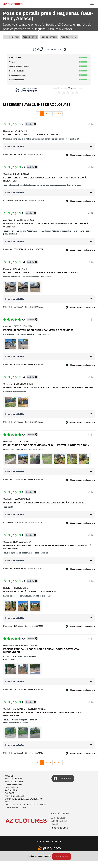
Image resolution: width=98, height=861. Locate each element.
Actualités (11, 790)
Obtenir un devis (62, 856)
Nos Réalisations (14, 782)
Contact (9, 793)
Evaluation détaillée (14, 146)
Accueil (9, 776)
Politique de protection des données (25, 805)
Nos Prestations (14, 779)
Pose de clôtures (11, 37)
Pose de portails (30, 37)
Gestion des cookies (16, 807)
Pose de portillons (68, 37)
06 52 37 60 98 (61, 828)
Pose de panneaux (49, 37)
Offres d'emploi (13, 784)
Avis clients (11, 787)
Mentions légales (14, 796)
